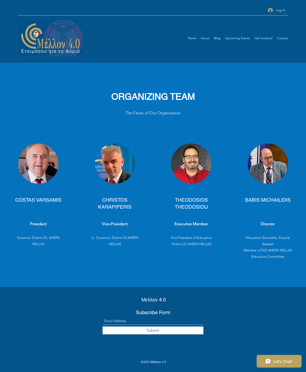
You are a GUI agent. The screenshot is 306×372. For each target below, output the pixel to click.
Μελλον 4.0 (153, 300)
